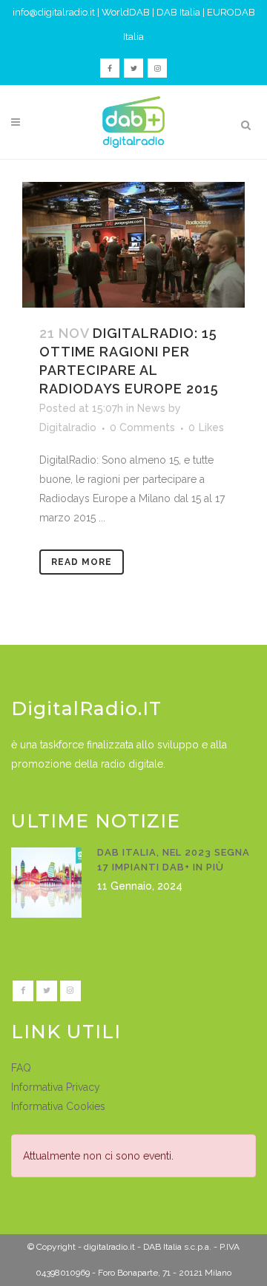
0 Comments (142, 427)
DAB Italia (178, 12)
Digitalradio (67, 427)
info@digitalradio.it (54, 12)
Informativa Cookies (58, 1106)
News (151, 408)
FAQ (21, 1068)
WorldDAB (126, 12)
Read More (81, 562)
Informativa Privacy (55, 1087)
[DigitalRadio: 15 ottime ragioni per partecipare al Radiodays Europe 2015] (133, 245)
